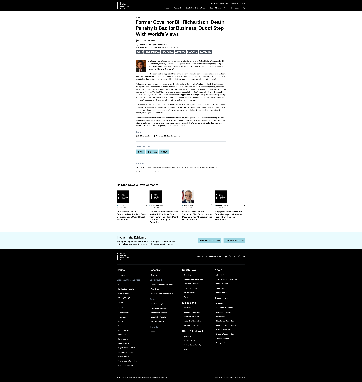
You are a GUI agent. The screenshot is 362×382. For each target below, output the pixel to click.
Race (120, 285)
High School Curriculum (225, 321)
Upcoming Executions (192, 312)
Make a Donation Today (209, 240)
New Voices (167, 52)
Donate (242, 3)
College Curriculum (223, 312)
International (152, 52)
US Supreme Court (125, 365)
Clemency (122, 317)
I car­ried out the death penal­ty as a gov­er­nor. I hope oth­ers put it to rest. (169, 167)
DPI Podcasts (221, 316)
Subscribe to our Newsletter (210, 256)
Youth (120, 302)
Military (186, 349)
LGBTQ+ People (124, 298)
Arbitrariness (123, 313)
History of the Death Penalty (162, 293)
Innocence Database (159, 313)
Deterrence (122, 326)
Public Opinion (123, 356)
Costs (140, 52)
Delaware (192, 52)
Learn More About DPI (234, 240)
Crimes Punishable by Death (162, 285)
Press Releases (222, 284)
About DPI (214, 3)
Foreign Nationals (190, 288)
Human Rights (123, 330)
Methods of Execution (192, 321)
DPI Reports (155, 332)
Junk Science (123, 343)
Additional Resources (224, 308)
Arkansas (180, 52)
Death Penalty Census (159, 304)
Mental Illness (123, 293)
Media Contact (225, 3)
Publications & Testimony (226, 325)
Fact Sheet (155, 289)
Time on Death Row (191, 284)
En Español (220, 343)
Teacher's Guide (222, 338)
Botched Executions (191, 325)
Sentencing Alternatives (127, 361)
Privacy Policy (221, 292)
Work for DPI (221, 288)
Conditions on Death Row (193, 279)
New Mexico (205, 52)
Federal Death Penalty (192, 345)
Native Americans (190, 292)
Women (186, 297)
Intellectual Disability (126, 289)
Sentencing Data (157, 321)
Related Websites (223, 330)
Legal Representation (126, 348)
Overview (122, 275)
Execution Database (159, 308)
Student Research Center (226, 334)
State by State (189, 340)
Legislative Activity (158, 317)
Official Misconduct (126, 352)
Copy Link (142, 41)
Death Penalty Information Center (152, 45)
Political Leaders (144, 136)
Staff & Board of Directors (226, 279)
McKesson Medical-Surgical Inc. (168, 136)
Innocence (122, 335)
